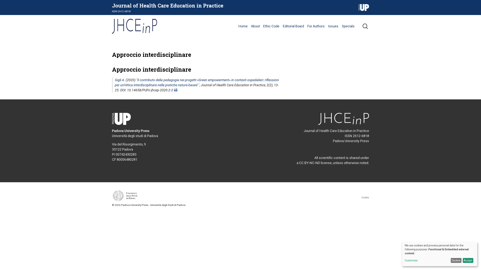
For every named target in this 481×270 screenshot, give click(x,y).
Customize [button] (411, 260)
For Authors (316, 26)
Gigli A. (120, 80)
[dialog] (439, 254)
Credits (365, 197)
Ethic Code (271, 26)
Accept (468, 260)
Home (243, 26)
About (255, 26)
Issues (333, 26)
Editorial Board (293, 26)
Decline (456, 260)
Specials (348, 26)
